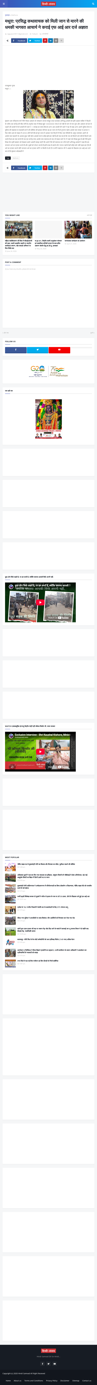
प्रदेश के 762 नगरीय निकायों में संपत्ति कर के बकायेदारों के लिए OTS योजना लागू (42, 907)
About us (17, 1380)
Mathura (14, 15)
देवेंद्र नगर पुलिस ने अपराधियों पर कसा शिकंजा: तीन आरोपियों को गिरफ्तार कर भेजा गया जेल (46, 918)
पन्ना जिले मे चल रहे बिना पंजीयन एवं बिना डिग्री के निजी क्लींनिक (37, 961)
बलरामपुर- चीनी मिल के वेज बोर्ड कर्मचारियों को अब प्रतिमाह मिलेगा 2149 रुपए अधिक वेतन (45, 939)
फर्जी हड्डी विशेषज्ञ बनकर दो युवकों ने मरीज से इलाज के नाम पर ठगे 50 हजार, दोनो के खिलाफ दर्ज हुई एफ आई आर (53, 896)
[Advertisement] (48, 66)
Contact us (86, 1380)
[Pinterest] (45, 40)
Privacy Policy (51, 1380)
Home (8, 1380)
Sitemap (75, 1380)
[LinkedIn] (50, 40)
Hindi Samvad (24, 1373)
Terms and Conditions (33, 1380)
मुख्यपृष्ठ (7, 15)
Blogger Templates (48, 1376)
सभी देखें (89, 215)
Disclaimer (64, 1380)
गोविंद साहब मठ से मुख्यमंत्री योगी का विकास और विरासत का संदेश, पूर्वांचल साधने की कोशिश (46, 864)
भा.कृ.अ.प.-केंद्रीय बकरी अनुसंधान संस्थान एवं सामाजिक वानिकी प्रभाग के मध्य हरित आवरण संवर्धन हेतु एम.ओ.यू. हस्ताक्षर (48, 243)
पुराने (91, 333)
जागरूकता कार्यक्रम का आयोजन (75, 240)
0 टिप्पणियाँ (45, 34)
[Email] (56, 40)
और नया (6, 333)
